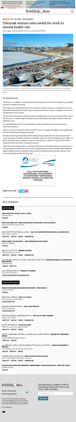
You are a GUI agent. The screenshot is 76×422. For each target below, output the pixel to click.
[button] (3, 411)
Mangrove (9, 407)
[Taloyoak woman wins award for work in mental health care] (38, 60)
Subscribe (43, 398)
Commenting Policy (9, 394)
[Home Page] (38, 11)
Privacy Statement (9, 391)
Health (6, 19)
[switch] (28, 392)
